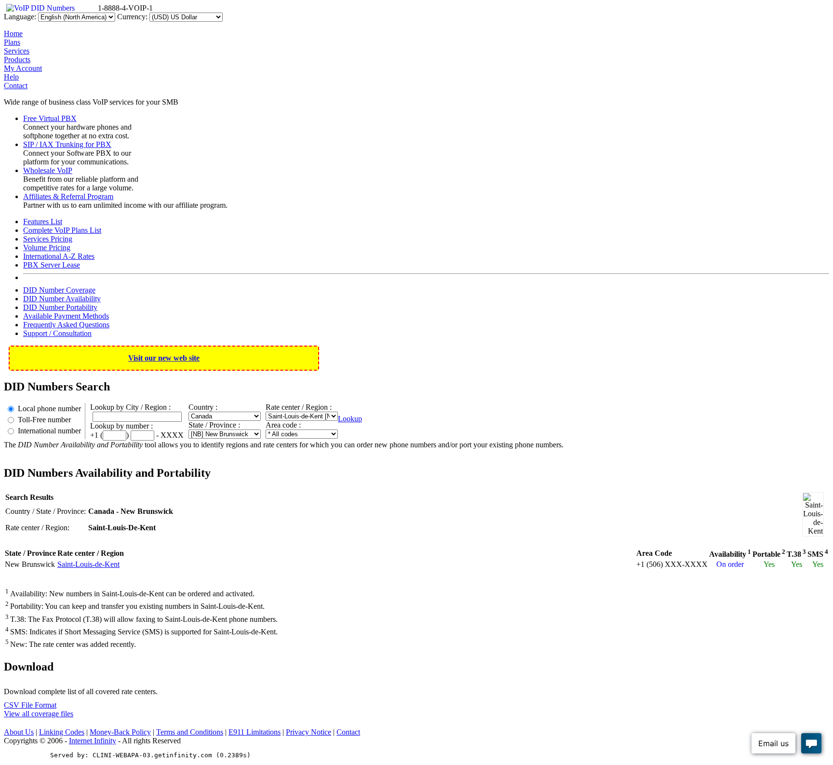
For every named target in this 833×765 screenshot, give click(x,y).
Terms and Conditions (189, 732)
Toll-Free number (44, 420)
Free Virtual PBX (50, 118)
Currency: (132, 17)
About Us (19, 732)
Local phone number (49, 408)
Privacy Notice (308, 732)
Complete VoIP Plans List (62, 230)
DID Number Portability (60, 307)
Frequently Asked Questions (66, 325)
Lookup (350, 419)
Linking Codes (61, 732)
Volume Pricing (46, 247)
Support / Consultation (57, 333)
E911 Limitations (254, 732)
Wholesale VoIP (47, 170)
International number (49, 431)
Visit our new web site (164, 358)
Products (17, 59)
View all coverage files (38, 714)
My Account (23, 68)
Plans (12, 42)
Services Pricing (47, 239)
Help (11, 77)
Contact (15, 85)
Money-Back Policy (120, 732)
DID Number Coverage (59, 290)
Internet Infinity (92, 741)
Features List (42, 221)
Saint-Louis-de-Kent (88, 564)
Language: (20, 17)
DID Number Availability (62, 299)
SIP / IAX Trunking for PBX (67, 144)
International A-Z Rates (58, 256)
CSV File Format (30, 705)
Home (13, 33)
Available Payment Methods (66, 316)
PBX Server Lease (51, 265)
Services (16, 51)
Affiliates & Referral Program (68, 196)
